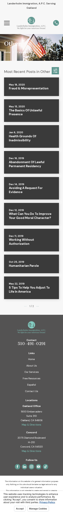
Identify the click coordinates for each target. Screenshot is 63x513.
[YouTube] (38, 466)
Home (31, 359)
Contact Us (31, 391)
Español (31, 384)
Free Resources (31, 378)
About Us (31, 365)
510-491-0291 (32, 343)
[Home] (31, 23)
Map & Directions (31, 424)
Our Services (31, 372)
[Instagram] (31, 466)
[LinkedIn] (24, 466)
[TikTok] (45, 466)
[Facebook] (17, 466)
